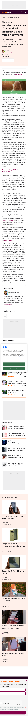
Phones (17, 17)
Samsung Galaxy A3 (8, 220)
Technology (10, 17)
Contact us (5, 679)
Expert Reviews (7, 12)
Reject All (14, 364)
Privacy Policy (15, 709)
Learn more (18, 74)
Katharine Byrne (9, 52)
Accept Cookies (14, 368)
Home (3, 17)
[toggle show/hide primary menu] (25, 12)
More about (7, 304)
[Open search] (21, 12)
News (4, 316)
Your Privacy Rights (14, 360)
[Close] (25, 345)
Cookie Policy (20, 356)
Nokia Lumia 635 (9, 240)
